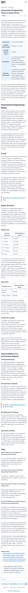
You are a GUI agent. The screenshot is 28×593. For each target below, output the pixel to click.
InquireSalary (16, 591)
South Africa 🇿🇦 (22, 584)
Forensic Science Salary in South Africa (14, 559)
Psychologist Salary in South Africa (13, 555)
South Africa (11, 7)
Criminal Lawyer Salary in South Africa (14, 561)
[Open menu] (25, 2)
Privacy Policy (21, 587)
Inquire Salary (4, 7)
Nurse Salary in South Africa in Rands (14, 553)
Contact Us (13, 587)
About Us (17, 572)
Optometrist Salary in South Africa (13, 557)
